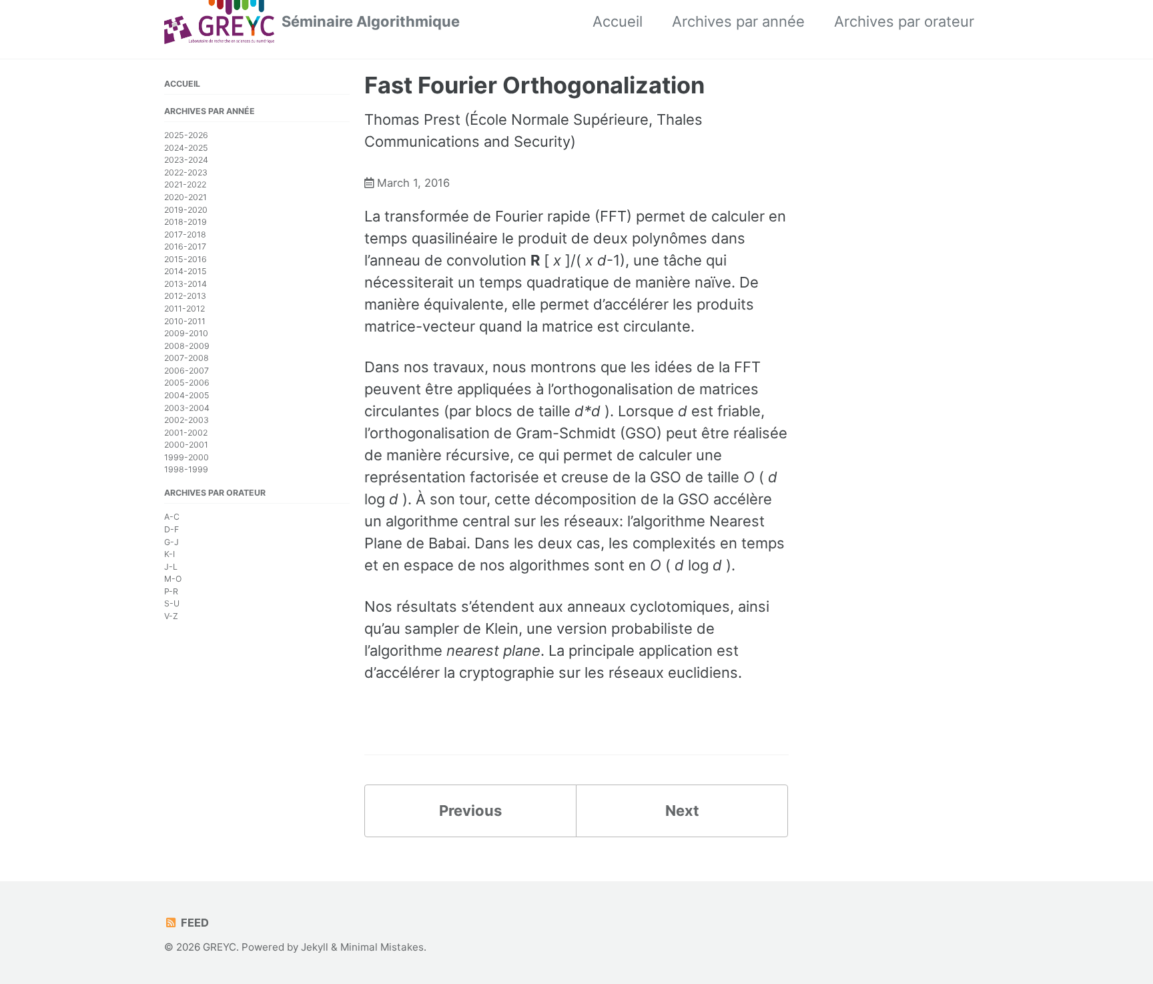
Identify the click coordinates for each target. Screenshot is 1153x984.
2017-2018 (185, 234)
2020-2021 (185, 197)
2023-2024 (186, 160)
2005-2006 (187, 383)
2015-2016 (185, 259)
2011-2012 (184, 309)
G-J (171, 542)
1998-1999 (186, 469)
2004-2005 (187, 395)
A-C (171, 517)
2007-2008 (186, 358)
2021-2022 (185, 184)
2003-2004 (187, 407)
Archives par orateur (904, 21)
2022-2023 (186, 172)
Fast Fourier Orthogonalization (534, 85)
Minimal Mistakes (382, 947)
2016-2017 (185, 246)
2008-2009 (187, 346)
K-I (169, 554)
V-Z (171, 616)
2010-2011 (185, 321)
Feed (193, 922)
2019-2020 (186, 209)
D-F (171, 529)
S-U (171, 603)
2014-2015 (185, 271)
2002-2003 (186, 420)
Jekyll (314, 947)
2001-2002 (186, 433)
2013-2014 (185, 284)
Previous (470, 810)
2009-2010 (186, 333)
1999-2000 (186, 457)
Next (682, 810)
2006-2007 (186, 371)
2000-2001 (186, 445)
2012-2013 (185, 296)
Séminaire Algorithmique (371, 21)
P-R (171, 591)
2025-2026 (186, 135)
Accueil (618, 21)
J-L (170, 567)
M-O (172, 579)
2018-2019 (185, 222)
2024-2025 (186, 148)
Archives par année (738, 21)
